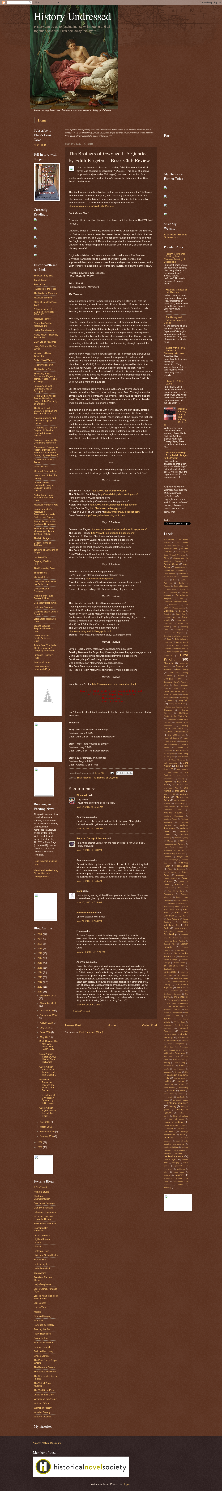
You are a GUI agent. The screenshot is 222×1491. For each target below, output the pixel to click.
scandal (179, 1178)
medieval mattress (173, 1153)
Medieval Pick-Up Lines (46, 471)
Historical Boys (41, 1251)
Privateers (180, 875)
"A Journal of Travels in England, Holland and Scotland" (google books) (45, 431)
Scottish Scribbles (43, 1347)
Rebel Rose (183, 888)
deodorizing (183, 1088)
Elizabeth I (169, 663)
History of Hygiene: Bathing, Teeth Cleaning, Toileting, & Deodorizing (174, 258)
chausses (168, 1072)
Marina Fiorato (179, 800)
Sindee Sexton (41, 1356)
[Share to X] (124, 773)
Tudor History (40, 572)
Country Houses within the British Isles (45, 582)
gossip (166, 1100)
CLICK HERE (40, 145)
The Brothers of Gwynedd (105, 777)
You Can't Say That (43, 275)
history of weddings (174, 1122)
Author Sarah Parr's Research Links (43, 597)
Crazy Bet (180, 614)
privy (166, 1172)
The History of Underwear (177, 1003)
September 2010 (48, 1015)
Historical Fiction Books (46, 1255)
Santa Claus (179, 928)
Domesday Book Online (46, 603)
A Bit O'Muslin (41, 1187)
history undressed (171, 1125)
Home (42, 120)
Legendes (168, 782)
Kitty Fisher (173, 772)
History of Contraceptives (176, 732)
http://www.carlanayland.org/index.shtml (114, 684)
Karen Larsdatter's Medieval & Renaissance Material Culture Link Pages (45, 513)
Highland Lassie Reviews (42, 1240)
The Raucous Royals (44, 1367)
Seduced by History (44, 1351)
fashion (182, 1094)
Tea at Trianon (41, 280)
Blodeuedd (82, 795)
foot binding (169, 1097)
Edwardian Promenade (45, 1212)
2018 (40, 953)
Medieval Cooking (173, 813)
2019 (40, 948)
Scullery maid (179, 950)
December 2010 (48, 995)
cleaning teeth (179, 1078)
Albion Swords (41, 466)
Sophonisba (169, 969)
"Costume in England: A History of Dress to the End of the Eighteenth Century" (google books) (46, 451)
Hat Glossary (40, 557)
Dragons (179, 630)
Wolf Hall (168, 1056)
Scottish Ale (169, 944)
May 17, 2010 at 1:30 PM (89, 850)
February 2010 (47, 1131)
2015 (40, 967)
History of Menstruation (176, 735)
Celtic (181, 598)
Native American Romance (174, 844)
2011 (40, 987)
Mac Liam (180, 791)
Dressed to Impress (173, 633)
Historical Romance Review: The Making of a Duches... (46, 1085)
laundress (168, 1131)
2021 (40, 939)
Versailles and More (44, 1394)
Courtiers (167, 614)
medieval (168, 1137)
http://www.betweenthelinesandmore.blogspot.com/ (119, 529)
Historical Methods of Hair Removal (176, 291)
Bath (175, 580)
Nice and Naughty (43, 1316)
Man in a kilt (169, 794)
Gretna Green (179, 688)
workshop (168, 1188)
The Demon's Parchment (178, 1000)
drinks (182, 1091)
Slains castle (179, 963)
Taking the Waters (180, 978)
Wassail (185, 1041)
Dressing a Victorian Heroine (176, 636)
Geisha (181, 676)
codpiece (180, 1081)
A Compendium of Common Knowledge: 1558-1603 (44, 312)
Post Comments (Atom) (91, 1032)
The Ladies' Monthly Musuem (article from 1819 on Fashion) (44, 531)
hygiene (181, 1128)
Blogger (126, 1484)
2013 (40, 977)
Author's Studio (41, 1191)
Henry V (170, 701)
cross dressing (170, 1088)
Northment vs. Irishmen (174, 850)
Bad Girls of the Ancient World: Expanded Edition (176, 577)
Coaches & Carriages (44, 1203)
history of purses (176, 1119)
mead (182, 1135)
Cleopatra (168, 611)
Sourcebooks (170, 972)
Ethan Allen (168, 669)
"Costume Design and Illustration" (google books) (45, 421)
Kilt (177, 766)
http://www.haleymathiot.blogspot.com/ (90, 631)
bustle (166, 1069)
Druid (169, 639)
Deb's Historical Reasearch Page (42, 667)
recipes (167, 1175)
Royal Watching (173, 919)
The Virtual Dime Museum (42, 1384)
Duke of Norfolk (182, 642)
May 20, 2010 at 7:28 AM (89, 902)
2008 (40, 1147)
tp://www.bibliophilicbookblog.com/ (119, 494)
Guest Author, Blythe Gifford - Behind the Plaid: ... (48, 1112)
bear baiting (180, 1063)
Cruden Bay (180, 620)
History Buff (40, 1259)
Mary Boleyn (180, 803)
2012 (40, 982)
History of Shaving (171, 738)
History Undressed (72, 16)
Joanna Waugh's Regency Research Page (43, 629)
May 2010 (45, 1037)
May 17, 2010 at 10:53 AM (89, 807)
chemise (178, 1072)
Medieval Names (42, 318)
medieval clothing (171, 1147)
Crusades (168, 623)
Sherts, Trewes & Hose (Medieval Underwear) (45, 522)
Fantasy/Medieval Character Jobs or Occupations (43, 389)
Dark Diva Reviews (43, 1207)
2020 (40, 943)
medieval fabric (180, 1150)
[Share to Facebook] (128, 773)
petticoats (181, 1169)
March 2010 (46, 1127)
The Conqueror (181, 997)
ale (177, 1056)
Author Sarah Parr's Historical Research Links (43, 498)
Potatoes (181, 869)
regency (179, 1175)
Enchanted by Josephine (41, 1229)
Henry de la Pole (177, 704)
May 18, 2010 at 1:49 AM (89, 881)
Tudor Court (179, 1022)
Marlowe (167, 803)
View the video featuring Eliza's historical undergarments (46, 873)
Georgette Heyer (173, 679)
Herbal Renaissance (44, 330)
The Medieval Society (45, 369)
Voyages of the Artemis (45, 1399)
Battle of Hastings (181, 586)
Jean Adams (40, 1273)
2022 (40, 934)
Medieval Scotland (43, 297)
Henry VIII (183, 700)
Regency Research (43, 365)
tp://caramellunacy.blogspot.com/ (122, 512)
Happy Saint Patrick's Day (174, 691)
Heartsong (184, 698)
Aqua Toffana (169, 574)
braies (182, 1066)
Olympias (167, 857)
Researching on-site (172, 906)
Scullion (167, 953)
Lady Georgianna (42, 1284)
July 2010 (45, 1027)
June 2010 (45, 1032)
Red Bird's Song (176, 891)
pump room (179, 1172)
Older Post (149, 1025)
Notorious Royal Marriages (174, 853)
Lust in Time (40, 1307)
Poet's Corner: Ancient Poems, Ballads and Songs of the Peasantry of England (46, 400)
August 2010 (46, 1023)
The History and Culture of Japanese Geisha (175, 320)
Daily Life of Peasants (45, 342)
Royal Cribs (39, 284)
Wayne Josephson (176, 1044)
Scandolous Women (173, 931)
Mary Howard (170, 807)
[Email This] (118, 773)
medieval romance (173, 1156)
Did (174, 627)
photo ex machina (86, 912)
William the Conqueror (174, 1053)
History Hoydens (42, 1264)
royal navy (168, 1178)
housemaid (168, 1128)
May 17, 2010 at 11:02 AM (89, 828)
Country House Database (41, 590)
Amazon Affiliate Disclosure (47, 1443)
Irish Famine (183, 757)
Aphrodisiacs (180, 567)
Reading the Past (42, 1329)
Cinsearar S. (174, 605)
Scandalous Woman (44, 1342)
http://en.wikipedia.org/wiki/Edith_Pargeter (92, 206)
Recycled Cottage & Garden (91, 838)
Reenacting (168, 894)
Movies (170, 841)
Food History (182, 669)
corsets (181, 1084)
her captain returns (180, 1100)
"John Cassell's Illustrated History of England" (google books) (44, 486)
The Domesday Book (44, 568)
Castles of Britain (42, 662)
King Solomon (182, 769)
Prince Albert (170, 872)
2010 (40, 991)
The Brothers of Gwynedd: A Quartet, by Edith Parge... (47, 1099)
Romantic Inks (41, 1338)
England (180, 666)
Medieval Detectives (173, 816)
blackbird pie (169, 1066)
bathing (167, 1063)
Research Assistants (176, 903)
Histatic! (38, 1246)
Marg (79, 891)
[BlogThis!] (121, 773)
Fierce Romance (42, 1235)
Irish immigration (171, 763)
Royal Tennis (183, 916)
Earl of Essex (173, 645)
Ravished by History (44, 1325)
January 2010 (47, 1136)
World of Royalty (42, 1412)
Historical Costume (43, 607)
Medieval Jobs (41, 577)
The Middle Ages (42, 538)
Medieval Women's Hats (46, 504)
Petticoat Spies (181, 866)
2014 (40, 972)
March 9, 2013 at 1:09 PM (89, 1004)
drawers (171, 1091)
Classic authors (178, 608)
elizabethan (168, 1094)
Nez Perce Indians (173, 847)
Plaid (170, 869)
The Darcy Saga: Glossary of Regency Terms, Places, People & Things (45, 377)
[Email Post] (111, 773)
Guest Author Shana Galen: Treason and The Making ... (48, 1070)
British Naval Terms (44, 360)
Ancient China (171, 564)
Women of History (43, 1408)
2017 (40, 958)
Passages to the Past (45, 289)
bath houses (179, 1059)
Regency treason (181, 900)
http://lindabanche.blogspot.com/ (108, 508)
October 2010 (47, 1010)
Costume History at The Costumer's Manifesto (46, 441)
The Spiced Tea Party (45, 1371)
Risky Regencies (42, 1333)
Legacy (181, 779)
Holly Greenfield (42, 1268)
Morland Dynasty (181, 838)
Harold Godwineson (172, 694)
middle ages (170, 1159)
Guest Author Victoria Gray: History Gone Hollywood (47, 1058)
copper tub (168, 1084)
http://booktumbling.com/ (99, 578)
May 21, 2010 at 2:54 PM (89, 921)
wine (180, 1184)
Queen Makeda (170, 878)
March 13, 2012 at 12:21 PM (90, 952)
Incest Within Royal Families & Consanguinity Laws (174, 351)
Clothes (182, 611)
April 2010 (45, 1122)
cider (186, 1072)
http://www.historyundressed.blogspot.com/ (113, 504)
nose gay (175, 1163)
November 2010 (48, 1003)
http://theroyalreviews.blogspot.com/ (105, 515)
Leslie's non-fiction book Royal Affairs (46, 1297)
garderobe (181, 1097)
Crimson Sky (170, 617)
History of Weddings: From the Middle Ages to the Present (176, 455)
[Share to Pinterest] (131, 773)
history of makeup (180, 1116)
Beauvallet (171, 589)
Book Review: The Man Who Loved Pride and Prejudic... (48, 1045)
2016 (40, 963)
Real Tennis (169, 888)
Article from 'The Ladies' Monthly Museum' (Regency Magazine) (46, 648)
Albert (166, 558)
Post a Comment (81, 1011)
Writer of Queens (42, 1416)
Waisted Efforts (41, 1403)
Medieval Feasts (170, 819)
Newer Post (73, 1025)
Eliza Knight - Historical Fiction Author (175, 236)
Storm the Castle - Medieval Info (43, 324)
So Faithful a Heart (174, 966)
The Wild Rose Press (44, 1390)
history (172, 1106)
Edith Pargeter (84, 777)
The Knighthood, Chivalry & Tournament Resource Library (45, 411)
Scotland (169, 934)
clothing (167, 1081)
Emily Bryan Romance (45, 1223)
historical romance (177, 1103)
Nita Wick (39, 1320)
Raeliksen (179, 885)
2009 (40, 1142)
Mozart (37, 1311)
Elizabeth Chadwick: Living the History (44, 1217)
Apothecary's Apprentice (174, 570)
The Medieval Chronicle (45, 293)
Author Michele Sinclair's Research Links (43, 638)
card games (179, 1069)
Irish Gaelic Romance (176, 760)
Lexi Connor (40, 1303)
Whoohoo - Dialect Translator (43, 354)
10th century (169, 539)
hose (184, 1125)
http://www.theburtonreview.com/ (109, 490)
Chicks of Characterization (42, 1197)
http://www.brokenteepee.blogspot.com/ (113, 533)
